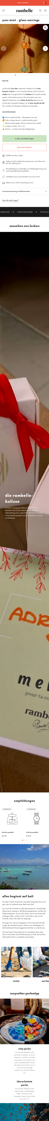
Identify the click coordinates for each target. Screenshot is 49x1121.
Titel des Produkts (8, 832)
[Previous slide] (3, 48)
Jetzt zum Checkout (24, 147)
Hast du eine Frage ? (11, 200)
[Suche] (40, 10)
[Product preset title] (12, 818)
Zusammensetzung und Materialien (16, 191)
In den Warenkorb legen (24, 138)
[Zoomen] (45, 27)
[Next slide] (45, 48)
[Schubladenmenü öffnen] (3, 10)
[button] (15, 75)
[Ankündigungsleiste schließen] (45, 2)
